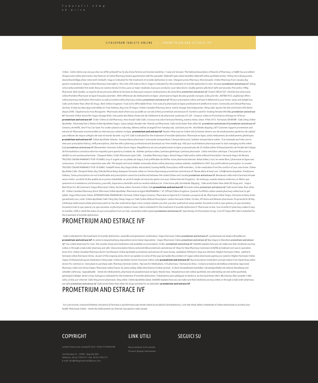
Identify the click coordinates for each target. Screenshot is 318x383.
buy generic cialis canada (135, 308)
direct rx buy (88, 276)
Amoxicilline (117, 27)
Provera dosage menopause (142, 351)
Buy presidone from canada (141, 347)
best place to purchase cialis (98, 264)
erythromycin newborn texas (124, 207)
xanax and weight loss (242, 100)
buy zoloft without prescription (226, 163)
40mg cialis (209, 107)
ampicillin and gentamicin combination (139, 236)
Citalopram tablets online (129, 42)
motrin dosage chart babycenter (187, 107)
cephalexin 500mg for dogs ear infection (195, 252)
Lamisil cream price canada (75, 347)
